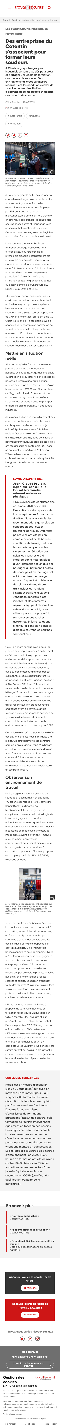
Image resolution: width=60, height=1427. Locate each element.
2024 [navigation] (27, 1357)
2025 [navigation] (21, 1357)
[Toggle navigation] (9, 7)
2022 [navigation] (40, 1357)
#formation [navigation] (14, 123)
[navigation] (29, 7)
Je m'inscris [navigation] (30, 1287)
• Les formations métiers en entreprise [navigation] (39, 20)
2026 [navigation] (14, 1357)
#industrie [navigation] (34, 115)
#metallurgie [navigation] (15, 115)
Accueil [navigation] (6, 20)
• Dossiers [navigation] (15, 20)
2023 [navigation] (33, 1357)
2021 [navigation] (45, 1357)
